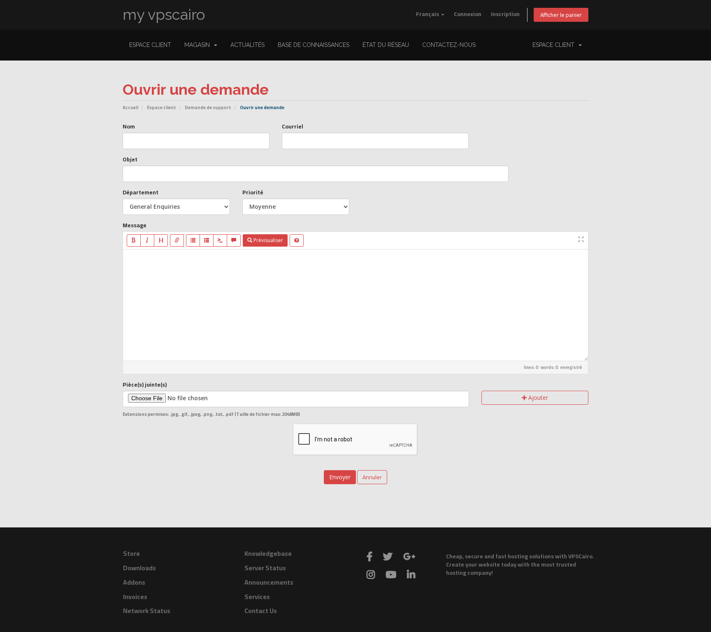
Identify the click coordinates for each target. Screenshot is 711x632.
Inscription (505, 14)
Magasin (198, 45)
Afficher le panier (561, 14)
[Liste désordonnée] (193, 240)
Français (428, 14)
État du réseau (385, 45)
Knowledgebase (268, 553)
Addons (134, 582)
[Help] (297, 240)
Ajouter (537, 397)
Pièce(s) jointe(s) (145, 384)
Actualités (247, 45)
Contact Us (260, 610)
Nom (129, 126)
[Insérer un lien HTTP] (177, 240)
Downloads (139, 568)
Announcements (268, 582)
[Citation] (234, 240)
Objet (130, 159)
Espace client (150, 45)
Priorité (252, 192)
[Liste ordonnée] (207, 240)
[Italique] (147, 240)
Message (134, 225)
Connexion (467, 14)
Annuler (372, 477)
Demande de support (208, 107)
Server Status (265, 568)
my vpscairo (164, 14)
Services (257, 596)
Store (131, 553)
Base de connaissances (313, 45)
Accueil (130, 107)
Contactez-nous (449, 45)
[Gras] (134, 240)
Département (140, 192)
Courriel (292, 126)
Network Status (146, 610)
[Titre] (161, 240)
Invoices (135, 596)
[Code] (220, 240)
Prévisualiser (267, 240)
